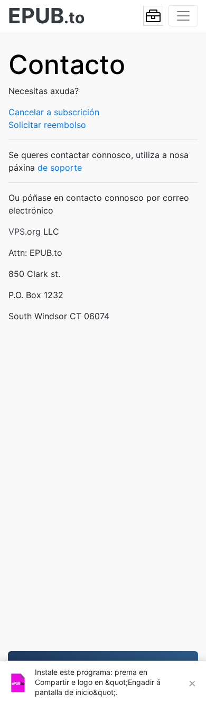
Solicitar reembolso (47, 124)
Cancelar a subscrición (53, 112)
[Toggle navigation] (183, 15)
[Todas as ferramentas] (153, 16)
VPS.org (24, 231)
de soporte (60, 167)
